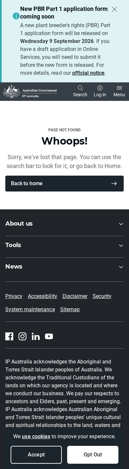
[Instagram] (22, 336)
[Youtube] (49, 336)
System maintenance (30, 309)
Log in (100, 94)
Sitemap (70, 309)
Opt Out (93, 454)
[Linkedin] (36, 336)
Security (102, 296)
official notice (88, 73)
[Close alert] (114, 9)
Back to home (27, 183)
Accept (36, 454)
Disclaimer (75, 296)
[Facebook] (9, 336)
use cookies (36, 436)
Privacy (13, 296)
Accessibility (42, 296)
